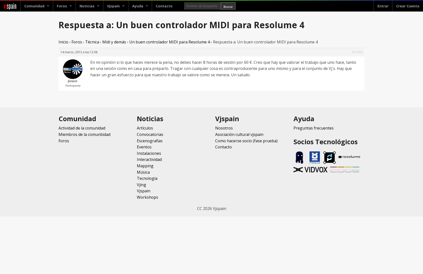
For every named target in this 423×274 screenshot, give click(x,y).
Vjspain (143, 191)
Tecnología (147, 178)
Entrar (382, 6)
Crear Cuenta (407, 6)
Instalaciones (149, 153)
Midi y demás (114, 42)
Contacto (164, 6)
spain (10, 6)
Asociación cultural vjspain (239, 134)
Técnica (92, 42)
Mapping (145, 166)
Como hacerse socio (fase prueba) (246, 141)
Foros (62, 6)
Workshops (147, 197)
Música (143, 172)
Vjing (141, 184)
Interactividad (149, 159)
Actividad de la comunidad (82, 128)
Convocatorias (150, 134)
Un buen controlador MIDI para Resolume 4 (169, 42)
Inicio (63, 42)
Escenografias (150, 141)
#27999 (357, 52)
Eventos (144, 147)
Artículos (145, 128)
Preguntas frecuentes (314, 128)
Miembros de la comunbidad (84, 134)
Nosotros (224, 128)
